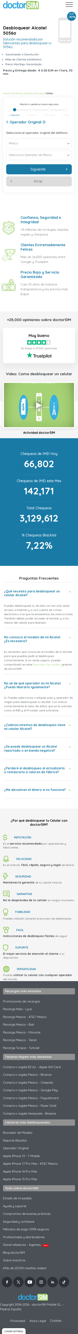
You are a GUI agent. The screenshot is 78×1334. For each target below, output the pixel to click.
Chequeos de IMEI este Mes (39, 480)
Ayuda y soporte (14, 1206)
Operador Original (16, 1148)
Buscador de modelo (47, 664)
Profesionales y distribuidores (24, 1237)
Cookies (56, 1321)
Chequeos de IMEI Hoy (39, 453)
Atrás (38, 181)
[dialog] (14, 1331)
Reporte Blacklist (15, 1140)
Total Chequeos (39, 508)
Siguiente (38, 169)
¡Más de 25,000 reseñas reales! (24, 1268)
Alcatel (39, 93)
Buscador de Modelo (17, 1133)
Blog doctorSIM (14, 1252)
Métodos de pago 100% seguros (26, 1229)
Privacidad (17, 1321)
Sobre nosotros (14, 1260)
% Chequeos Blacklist (39, 535)
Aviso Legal (38, 1321)
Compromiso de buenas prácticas (27, 1214)
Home (6, 93)
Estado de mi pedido (17, 1198)
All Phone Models (23, 93)
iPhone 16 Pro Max (20, 1171)
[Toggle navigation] (69, 5)
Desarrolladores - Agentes (25, 1245)
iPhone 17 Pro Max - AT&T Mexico (30, 1164)
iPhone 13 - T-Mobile (21, 1156)
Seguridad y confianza (18, 1221)
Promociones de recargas (21, 1001)
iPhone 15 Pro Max (20, 1179)
